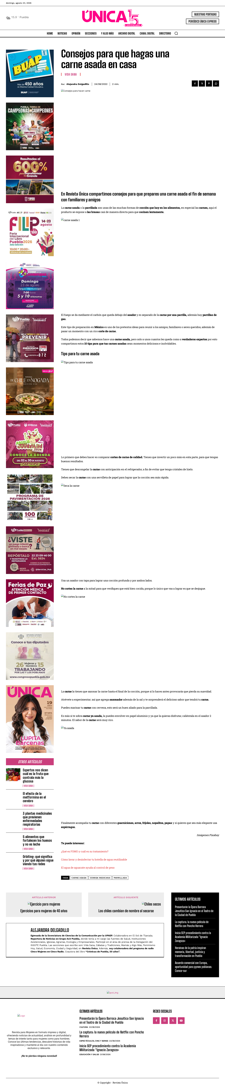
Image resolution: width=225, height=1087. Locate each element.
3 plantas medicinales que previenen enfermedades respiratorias (37, 819)
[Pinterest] (209, 83)
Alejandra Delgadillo (77, 84)
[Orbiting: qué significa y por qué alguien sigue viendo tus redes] (13, 861)
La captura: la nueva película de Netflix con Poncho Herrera (191, 924)
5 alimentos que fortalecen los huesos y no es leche (37, 840)
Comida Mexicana (100, 878)
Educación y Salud (89, 1054)
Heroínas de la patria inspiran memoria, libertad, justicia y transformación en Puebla (190, 952)
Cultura (83, 1027)
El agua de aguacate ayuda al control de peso (87, 867)
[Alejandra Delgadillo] (20, 940)
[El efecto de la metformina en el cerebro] (13, 798)
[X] (202, 83)
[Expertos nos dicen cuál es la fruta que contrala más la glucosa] (13, 774)
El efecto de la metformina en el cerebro (34, 797)
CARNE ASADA (79, 878)
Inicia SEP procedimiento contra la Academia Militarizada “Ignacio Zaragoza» (193, 937)
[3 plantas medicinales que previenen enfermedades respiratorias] (13, 818)
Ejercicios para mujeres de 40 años (43, 911)
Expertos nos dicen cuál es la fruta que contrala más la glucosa (36, 775)
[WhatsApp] (216, 83)
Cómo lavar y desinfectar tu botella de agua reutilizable (94, 859)
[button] (176, 33)
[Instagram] (164, 1020)
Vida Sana (28, 786)
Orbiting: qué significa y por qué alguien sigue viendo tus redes (38, 860)
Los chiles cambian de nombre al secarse (126, 911)
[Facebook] (195, 83)
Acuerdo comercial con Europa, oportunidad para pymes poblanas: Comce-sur (193, 967)
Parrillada (120, 878)
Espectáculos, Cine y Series (93, 1041)
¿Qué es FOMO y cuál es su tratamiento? (84, 851)
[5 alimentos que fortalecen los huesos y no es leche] (13, 841)
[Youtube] (181, 1020)
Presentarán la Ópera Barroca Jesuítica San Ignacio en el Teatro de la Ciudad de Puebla (194, 911)
